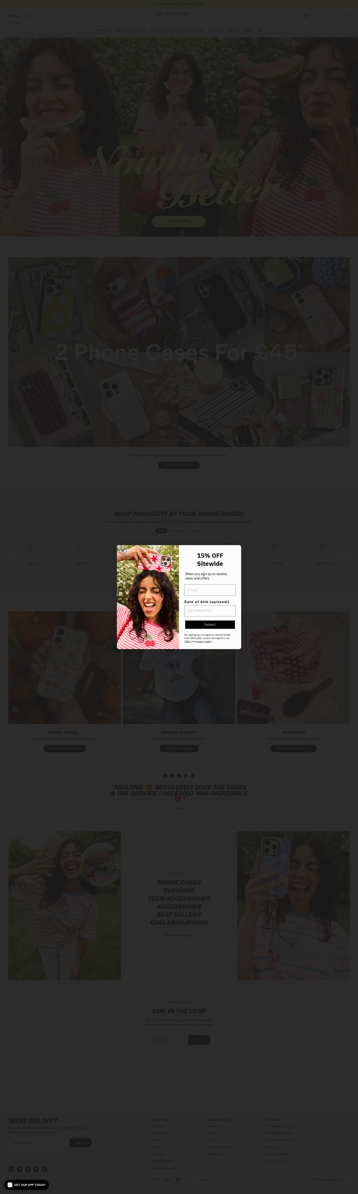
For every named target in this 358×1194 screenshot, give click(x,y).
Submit (210, 625)
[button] (26, 1185)
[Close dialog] (122, 551)
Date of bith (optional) (207, 602)
